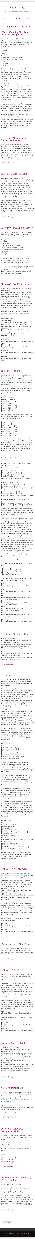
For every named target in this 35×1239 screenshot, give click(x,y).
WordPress (25, 1233)
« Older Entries (6, 1222)
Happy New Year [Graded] (14, 868)
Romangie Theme (17, 1235)
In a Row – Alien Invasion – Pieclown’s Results (15, 139)
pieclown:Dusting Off (12, 1087)
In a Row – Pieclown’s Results (16, 634)
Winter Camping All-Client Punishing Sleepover (15, 33)
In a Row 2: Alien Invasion (14, 173)
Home (5, 19)
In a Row (5, 675)
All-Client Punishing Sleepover (17, 227)
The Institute (17, 7)
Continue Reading (8, 163)
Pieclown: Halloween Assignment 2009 (12, 1130)
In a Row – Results (10, 370)
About (11, 19)
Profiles (29, 19)
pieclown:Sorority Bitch (13, 1043)
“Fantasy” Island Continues (15, 284)
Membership (20, 19)
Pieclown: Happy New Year (15, 944)
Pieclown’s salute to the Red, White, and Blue (16, 1178)
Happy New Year (10, 969)
